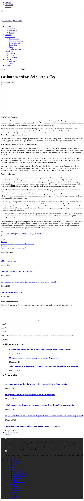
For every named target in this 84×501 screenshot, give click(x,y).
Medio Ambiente (15, 49)
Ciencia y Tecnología (16, 41)
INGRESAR (9, 5)
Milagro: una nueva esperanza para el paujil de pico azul (34, 358)
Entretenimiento (15, 43)
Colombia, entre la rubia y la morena (17, 271)
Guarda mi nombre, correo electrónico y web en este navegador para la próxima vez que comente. (38, 336)
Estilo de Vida (10, 37)
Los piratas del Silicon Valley (22, 234)
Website (4, 332)
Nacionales (13, 31)
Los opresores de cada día (12, 292)
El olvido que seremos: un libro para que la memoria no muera (32, 426)
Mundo (11, 33)
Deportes (8, 35)
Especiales (9, 51)
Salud (11, 47)
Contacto (8, 3)
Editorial (8, 59)
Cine (10, 234)
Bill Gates (4, 234)
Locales (12, 29)
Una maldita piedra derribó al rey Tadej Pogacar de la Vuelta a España (40, 349)
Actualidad (9, 27)
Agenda (8, 65)
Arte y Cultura (14, 39)
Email (3, 328)
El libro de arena (8, 261)
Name (3, 324)
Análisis (12, 61)
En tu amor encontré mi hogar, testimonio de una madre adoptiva (29, 282)
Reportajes (13, 57)
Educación (13, 45)
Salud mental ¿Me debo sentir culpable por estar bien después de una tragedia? (44, 366)
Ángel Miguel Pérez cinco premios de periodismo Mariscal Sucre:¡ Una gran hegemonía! (44, 416)
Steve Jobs (37, 234)
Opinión (12, 63)
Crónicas (12, 53)
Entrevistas (13, 55)
